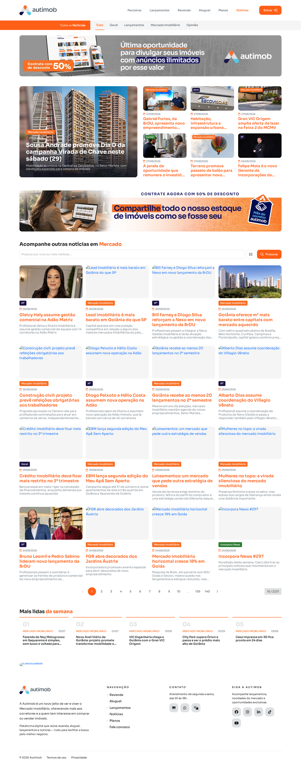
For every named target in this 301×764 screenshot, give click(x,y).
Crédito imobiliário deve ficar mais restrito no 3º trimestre (50, 478)
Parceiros (134, 10)
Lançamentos (160, 10)
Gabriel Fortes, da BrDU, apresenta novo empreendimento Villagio (164, 123)
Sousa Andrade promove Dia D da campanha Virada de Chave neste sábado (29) (75, 152)
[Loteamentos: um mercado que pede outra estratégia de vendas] (183, 442)
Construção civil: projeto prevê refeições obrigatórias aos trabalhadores (49, 400)
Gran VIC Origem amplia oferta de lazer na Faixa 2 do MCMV (258, 123)
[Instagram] (247, 711)
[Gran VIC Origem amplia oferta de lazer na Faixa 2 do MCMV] (260, 98)
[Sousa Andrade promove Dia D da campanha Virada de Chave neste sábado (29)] (78, 131)
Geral (114, 25)
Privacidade (79, 757)
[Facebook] (236, 711)
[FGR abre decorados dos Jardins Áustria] (117, 523)
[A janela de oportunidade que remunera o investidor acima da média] (165, 145)
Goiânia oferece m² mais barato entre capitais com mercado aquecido (245, 320)
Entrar (268, 10)
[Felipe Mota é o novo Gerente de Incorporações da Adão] (260, 145)
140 (207, 591)
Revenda (184, 10)
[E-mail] (173, 707)
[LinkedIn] (258, 711)
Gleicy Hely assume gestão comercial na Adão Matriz (47, 317)
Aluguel (204, 10)
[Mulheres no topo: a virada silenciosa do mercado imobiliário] (250, 442)
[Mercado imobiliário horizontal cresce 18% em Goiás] (183, 523)
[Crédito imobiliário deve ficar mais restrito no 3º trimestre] (51, 442)
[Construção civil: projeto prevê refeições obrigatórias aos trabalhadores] (51, 362)
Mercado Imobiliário (165, 25)
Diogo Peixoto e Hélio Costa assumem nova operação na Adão (115, 400)
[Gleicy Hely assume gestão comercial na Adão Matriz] (51, 281)
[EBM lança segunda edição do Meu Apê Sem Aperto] (117, 442)
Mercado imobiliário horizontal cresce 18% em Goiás (178, 561)
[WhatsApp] (184, 707)
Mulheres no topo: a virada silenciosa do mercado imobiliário (246, 481)
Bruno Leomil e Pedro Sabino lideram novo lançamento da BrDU (49, 561)
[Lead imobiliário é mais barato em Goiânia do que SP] (117, 281)
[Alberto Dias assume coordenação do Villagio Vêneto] (250, 362)
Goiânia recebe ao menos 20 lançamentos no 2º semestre (182, 398)
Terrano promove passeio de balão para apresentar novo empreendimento (211, 170)
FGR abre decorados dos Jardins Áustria (111, 559)
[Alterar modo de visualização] (250, 254)
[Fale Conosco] (195, 707)
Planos (223, 10)
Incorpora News (230, 544)
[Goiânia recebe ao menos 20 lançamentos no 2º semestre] (183, 362)
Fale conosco (120, 727)
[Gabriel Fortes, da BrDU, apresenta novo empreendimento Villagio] (165, 98)
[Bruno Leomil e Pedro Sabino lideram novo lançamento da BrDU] (51, 523)
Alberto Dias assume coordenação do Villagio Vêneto (244, 400)
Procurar (271, 254)
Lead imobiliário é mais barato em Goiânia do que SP (116, 317)
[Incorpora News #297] (250, 523)
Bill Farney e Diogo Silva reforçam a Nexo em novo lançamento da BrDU (179, 320)
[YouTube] (236, 722)
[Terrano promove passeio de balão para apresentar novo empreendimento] (212, 145)
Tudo (99, 25)
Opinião (192, 25)
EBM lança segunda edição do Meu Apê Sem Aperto (117, 478)
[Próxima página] (217, 591)
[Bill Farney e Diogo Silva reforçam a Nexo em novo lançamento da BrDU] (183, 281)
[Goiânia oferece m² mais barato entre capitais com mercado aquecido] (250, 281)
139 (197, 591)
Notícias (242, 10)
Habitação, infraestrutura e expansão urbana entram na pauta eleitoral (207, 123)
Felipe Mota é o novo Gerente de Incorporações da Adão (257, 170)
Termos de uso (56, 757)
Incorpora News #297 (241, 556)
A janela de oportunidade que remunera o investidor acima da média (164, 170)
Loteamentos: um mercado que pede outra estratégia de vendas (182, 481)
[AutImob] (38, 10)
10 (178, 591)
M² (242, 137)
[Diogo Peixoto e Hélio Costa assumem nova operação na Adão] (117, 362)
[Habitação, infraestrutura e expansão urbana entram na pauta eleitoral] (212, 98)
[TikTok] (269, 711)
